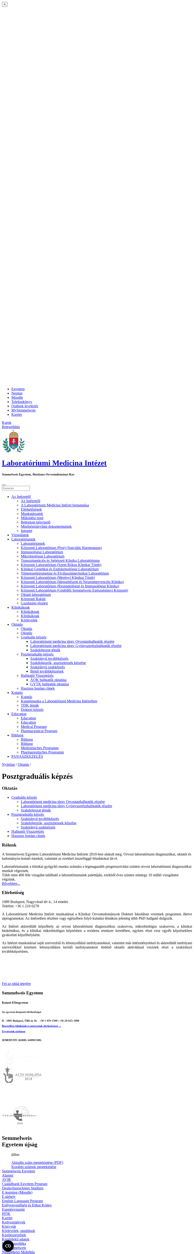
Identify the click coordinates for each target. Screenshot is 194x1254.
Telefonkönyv (21, 402)
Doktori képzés (32, 710)
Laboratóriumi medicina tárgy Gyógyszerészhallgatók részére (76, 646)
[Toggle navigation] (4, 485)
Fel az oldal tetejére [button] (16, 984)
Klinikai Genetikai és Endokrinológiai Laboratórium (60, 569)
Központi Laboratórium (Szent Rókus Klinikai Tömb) (61, 565)
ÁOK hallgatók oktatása (48, 680)
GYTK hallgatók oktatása (49, 684)
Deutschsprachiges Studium (22, 1188)
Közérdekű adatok (15, 1239)
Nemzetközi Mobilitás (18, 1252)
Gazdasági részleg (34, 603)
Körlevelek (29, 620)
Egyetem (18, 389)
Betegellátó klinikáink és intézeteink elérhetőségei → (31, 1025)
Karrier (16, 414)
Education (18, 714)
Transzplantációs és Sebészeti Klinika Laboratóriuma (60, 560)
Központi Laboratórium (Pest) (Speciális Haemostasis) (61, 548)
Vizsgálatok (20, 535)
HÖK (6, 1214)
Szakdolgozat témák (45, 650)
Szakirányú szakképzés (47, 667)
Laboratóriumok (23, 539)
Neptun (16, 393)
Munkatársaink (32, 514)
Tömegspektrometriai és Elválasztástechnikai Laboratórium (65, 573)
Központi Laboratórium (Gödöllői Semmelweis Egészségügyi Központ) (74, 590)
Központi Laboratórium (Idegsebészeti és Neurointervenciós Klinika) (72, 582)
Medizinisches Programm (40, 748)
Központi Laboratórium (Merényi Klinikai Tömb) (58, 578)
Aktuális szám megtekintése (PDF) (37, 1163)
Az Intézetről (21, 497)
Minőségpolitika (14, 1243)
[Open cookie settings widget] (8, 1246)
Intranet (26, 531)
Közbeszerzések (14, 1235)
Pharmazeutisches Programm (42, 752)
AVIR (6, 1180)
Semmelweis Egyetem (18, 1171)
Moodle (17, 397)
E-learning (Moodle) (17, 1192)
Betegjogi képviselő (35, 522)
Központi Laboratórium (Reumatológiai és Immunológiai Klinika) (70, 586)
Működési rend (32, 518)
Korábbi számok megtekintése (33, 1167)
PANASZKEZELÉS (27, 756)
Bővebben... (11, 884)
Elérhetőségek (31, 509)
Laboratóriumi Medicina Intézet (54, 463)
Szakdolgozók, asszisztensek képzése (58, 663)
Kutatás (17, 693)
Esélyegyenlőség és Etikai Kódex (27, 1205)
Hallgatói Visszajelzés (37, 676)
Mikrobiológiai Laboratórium (42, 556)
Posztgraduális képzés (37, 654)
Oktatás (17, 624)
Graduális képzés (33, 637)
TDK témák (30, 705)
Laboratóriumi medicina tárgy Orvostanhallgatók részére (72, 641)
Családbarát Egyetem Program (24, 1184)
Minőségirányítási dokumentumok (46, 526)
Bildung (17, 735)
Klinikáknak (20, 607)
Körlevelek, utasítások (18, 1231)
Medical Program (34, 727)
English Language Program (22, 1201)
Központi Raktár (33, 599)
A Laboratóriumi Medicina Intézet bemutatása (55, 505)
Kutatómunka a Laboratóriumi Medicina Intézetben (59, 701)
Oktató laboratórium (36, 595)
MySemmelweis (23, 410)
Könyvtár (9, 1226)
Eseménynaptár (13, 1209)
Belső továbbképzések (47, 671)
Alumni (7, 1175)
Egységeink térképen (13, 1031)
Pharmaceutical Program (39, 731)
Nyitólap (8, 764)
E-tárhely (9, 1197)
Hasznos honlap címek (38, 688)
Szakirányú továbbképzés (49, 658)
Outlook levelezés (24, 406)
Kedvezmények (13, 1222)
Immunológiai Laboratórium (42, 552)
